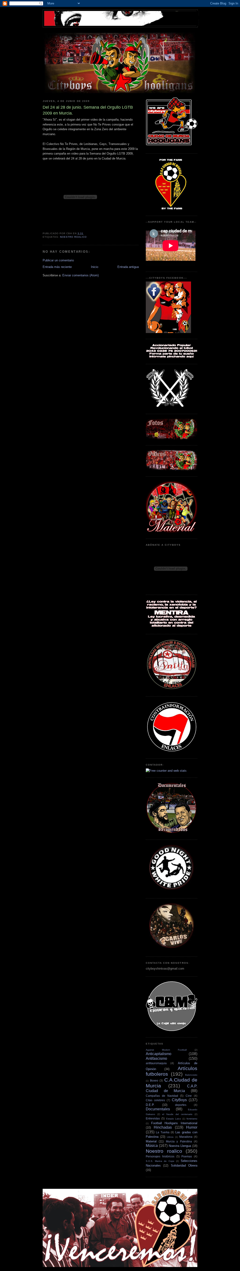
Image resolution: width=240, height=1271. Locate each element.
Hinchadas (163, 1127)
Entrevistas (153, 1118)
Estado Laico (173, 1118)
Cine (189, 1095)
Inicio (94, 267)
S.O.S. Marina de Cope (160, 1161)
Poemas (186, 1156)
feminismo (192, 1118)
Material (151, 1141)
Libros (170, 1137)
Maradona (185, 1136)
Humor (191, 1127)
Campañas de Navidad (162, 1095)
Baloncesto (191, 1075)
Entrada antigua (128, 267)
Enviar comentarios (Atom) (80, 275)
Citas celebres (155, 1100)
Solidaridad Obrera (184, 1165)
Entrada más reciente (57, 267)
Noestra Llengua (180, 1146)
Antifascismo (156, 1058)
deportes (180, 1104)
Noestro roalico (73, 237)
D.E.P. (150, 1105)
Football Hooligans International (174, 1123)
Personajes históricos (160, 1156)
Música (152, 1146)
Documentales (158, 1109)
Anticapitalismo (158, 1054)
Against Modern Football (166, 1050)
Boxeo (154, 1080)
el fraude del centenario (177, 1114)
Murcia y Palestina (179, 1141)
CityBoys (179, 1100)
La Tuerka (162, 1132)
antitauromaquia (156, 1063)
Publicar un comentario (58, 260)
